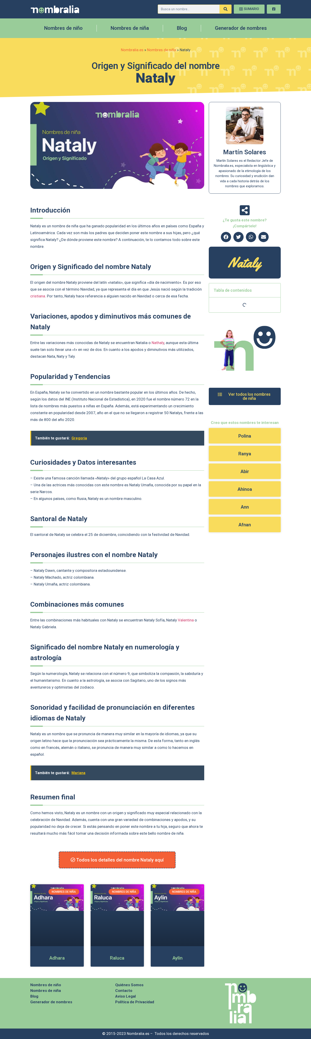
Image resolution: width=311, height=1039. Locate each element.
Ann (245, 507)
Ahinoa (244, 489)
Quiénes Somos (129, 985)
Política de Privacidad (134, 1002)
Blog (182, 28)
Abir (244, 471)
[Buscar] (225, 9)
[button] (226, 237)
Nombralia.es (132, 50)
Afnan (244, 524)
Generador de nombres (241, 28)
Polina (244, 436)
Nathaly (158, 342)
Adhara (57, 958)
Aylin (177, 958)
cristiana (37, 296)
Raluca (117, 958)
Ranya (244, 453)
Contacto (123, 990)
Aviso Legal (125, 996)
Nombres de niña (130, 28)
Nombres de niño (63, 28)
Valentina (186, 620)
